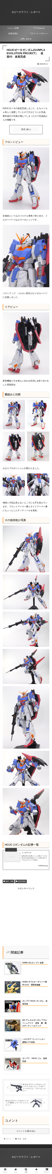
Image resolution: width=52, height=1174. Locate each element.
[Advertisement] (26, 917)
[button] (46, 594)
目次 (23, 129)
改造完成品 (22, 881)
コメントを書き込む (26, 1131)
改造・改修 (10, 881)
